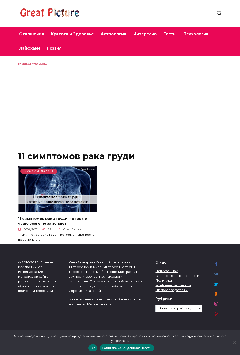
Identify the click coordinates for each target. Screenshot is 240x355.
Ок (93, 348)
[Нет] (234, 342)
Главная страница (32, 64)
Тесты (170, 34)
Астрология (113, 34)
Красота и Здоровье (72, 34)
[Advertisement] (120, 101)
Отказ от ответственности (177, 276)
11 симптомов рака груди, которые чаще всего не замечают (52, 221)
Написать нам (166, 271)
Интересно (145, 34)
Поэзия (54, 48)
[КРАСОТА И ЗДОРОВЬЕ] (57, 209)
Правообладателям (171, 290)
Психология (196, 34)
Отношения (31, 34)
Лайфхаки (29, 48)
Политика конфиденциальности (127, 348)
